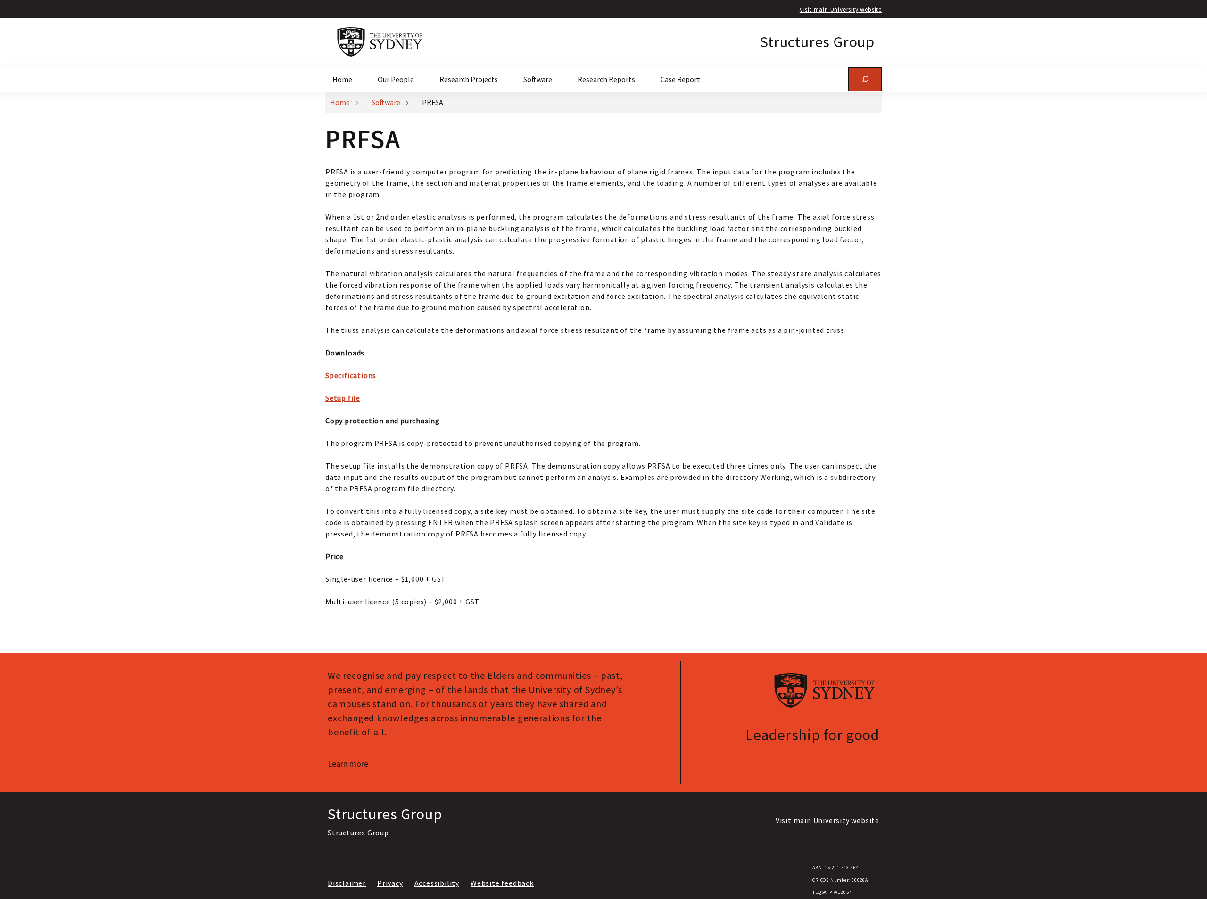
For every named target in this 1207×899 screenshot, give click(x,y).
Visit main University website (841, 9)
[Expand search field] (865, 79)
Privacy (390, 883)
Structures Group (817, 42)
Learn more (348, 763)
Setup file (342, 398)
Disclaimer (347, 883)
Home (340, 102)
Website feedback (502, 883)
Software (386, 102)
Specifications (350, 375)
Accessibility (436, 883)
